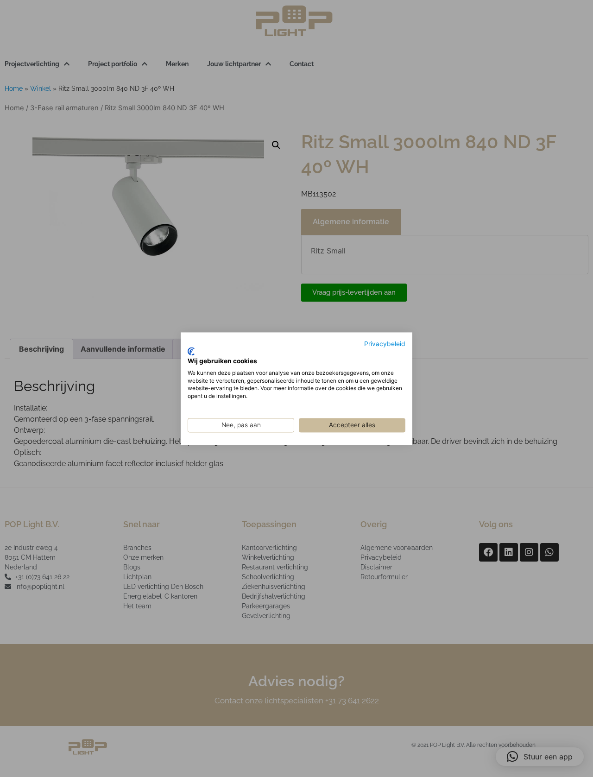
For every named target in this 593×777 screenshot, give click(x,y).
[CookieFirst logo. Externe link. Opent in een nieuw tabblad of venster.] (191, 351)
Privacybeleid (384, 343)
